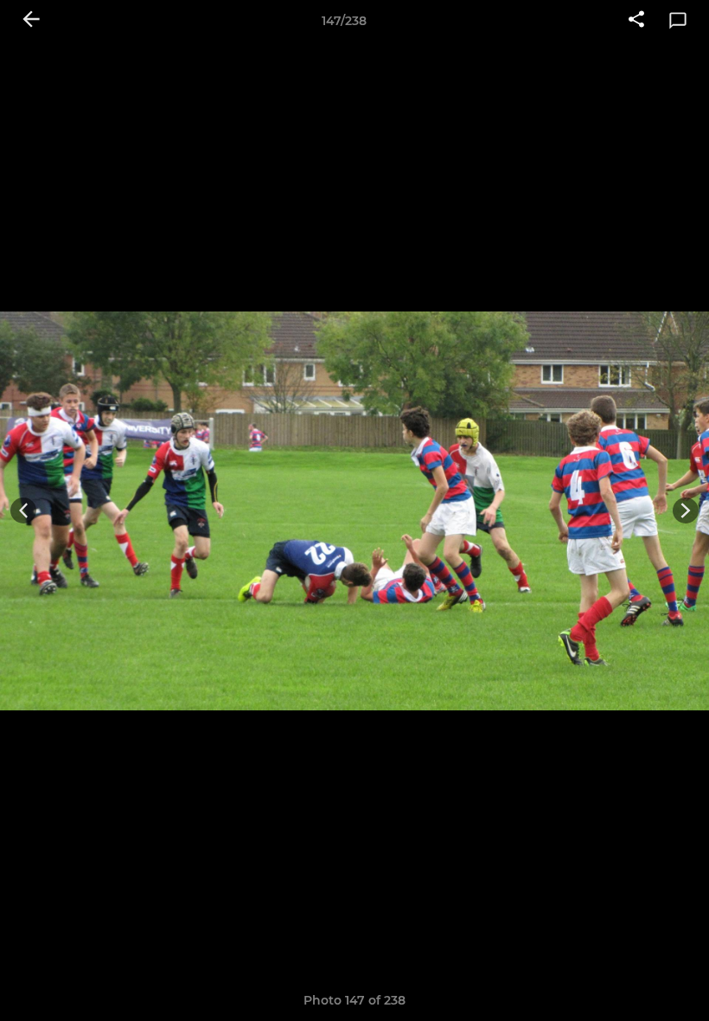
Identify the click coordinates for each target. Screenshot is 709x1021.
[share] (636, 21)
